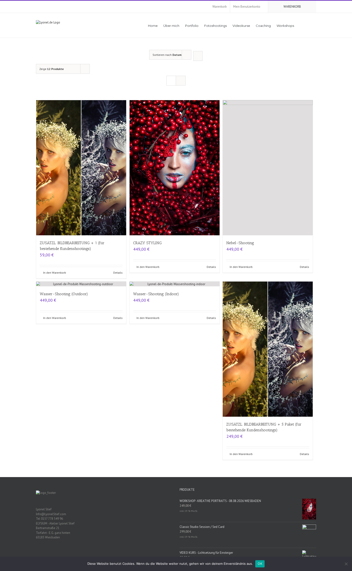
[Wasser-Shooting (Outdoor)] (81, 284)
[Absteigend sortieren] (198, 56)
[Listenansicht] (180, 80)
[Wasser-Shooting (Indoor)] (175, 284)
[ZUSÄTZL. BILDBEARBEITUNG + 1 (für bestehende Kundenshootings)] (81, 167)
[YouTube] (104, 554)
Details (118, 272)
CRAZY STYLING (147, 243)
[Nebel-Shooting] (268, 167)
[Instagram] (110, 554)
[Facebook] (98, 554)
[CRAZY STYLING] (175, 167)
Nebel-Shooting (240, 243)
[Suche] (309, 25)
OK (260, 563)
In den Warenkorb (54, 272)
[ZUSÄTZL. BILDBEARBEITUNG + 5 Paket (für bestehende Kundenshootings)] (268, 349)
